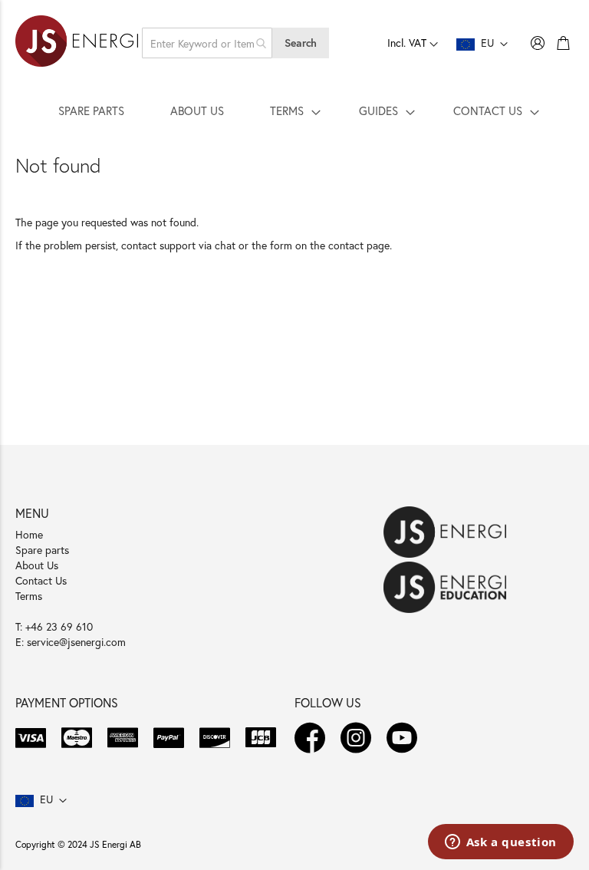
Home (29, 534)
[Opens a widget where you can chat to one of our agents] (500, 843)
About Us (36, 565)
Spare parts (42, 549)
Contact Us (41, 580)
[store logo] (76, 43)
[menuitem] (91, 110)
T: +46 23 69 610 (54, 626)
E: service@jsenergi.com (70, 641)
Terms (28, 595)
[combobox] (207, 43)
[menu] (294, 110)
